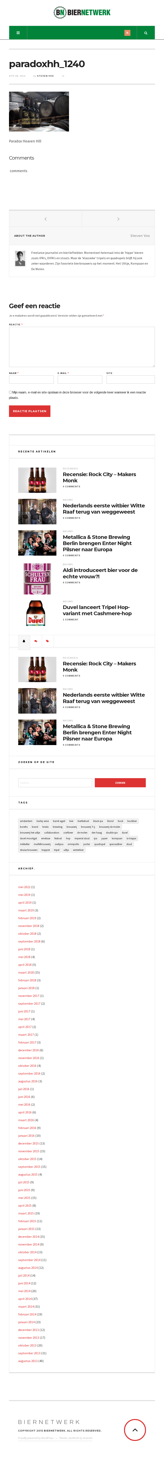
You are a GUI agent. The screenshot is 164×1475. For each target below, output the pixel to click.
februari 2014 (27, 1314)
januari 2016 (26, 1136)
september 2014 (29, 1260)
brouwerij (72, 827)
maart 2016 (26, 1120)
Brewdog (57, 827)
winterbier (78, 850)
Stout (129, 844)
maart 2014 (26, 1306)
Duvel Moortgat (28, 838)
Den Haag (97, 832)
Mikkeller (25, 844)
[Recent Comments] (36, 641)
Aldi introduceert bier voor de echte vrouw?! (100, 573)
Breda (45, 827)
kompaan (117, 838)
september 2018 (29, 941)
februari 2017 (27, 1042)
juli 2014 (23, 1275)
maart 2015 (26, 1213)
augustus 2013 (28, 1361)
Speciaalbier (115, 844)
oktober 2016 (27, 1066)
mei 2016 (24, 1104)
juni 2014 (24, 1283)
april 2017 (25, 1027)
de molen (82, 832)
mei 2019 (24, 895)
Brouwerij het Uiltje (30, 832)
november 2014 (28, 1244)
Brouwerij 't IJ (88, 827)
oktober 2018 (27, 934)
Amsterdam (26, 821)
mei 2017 (24, 1019)
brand (35, 827)
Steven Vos (45, 76)
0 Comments (71, 486)
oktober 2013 (27, 1345)
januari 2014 (26, 1322)
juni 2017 (24, 1011)
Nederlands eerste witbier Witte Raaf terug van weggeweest (104, 509)
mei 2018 (24, 957)
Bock (120, 821)
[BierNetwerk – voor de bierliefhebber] (82, 12)
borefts (24, 827)
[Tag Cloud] (48, 641)
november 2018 (28, 926)
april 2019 (25, 902)
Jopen (104, 838)
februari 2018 (27, 980)
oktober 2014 (27, 1252)
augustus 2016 (28, 1081)
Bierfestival (83, 821)
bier (71, 821)
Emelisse (45, 838)
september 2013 (29, 1353)
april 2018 (25, 965)
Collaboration (51, 832)
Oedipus (59, 844)
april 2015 (25, 1205)
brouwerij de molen (109, 827)
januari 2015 (26, 1229)
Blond (110, 821)
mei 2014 (24, 1291)
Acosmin (87, 1438)
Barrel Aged (59, 821)
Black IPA (98, 821)
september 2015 (29, 1167)
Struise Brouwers (28, 850)
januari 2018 (26, 988)
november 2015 (28, 1151)
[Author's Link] (20, 263)
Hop (68, 838)
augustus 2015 (28, 1174)
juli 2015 (23, 1182)
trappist (46, 850)
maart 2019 (26, 910)
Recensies (70, 468)
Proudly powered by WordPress (36, 1438)
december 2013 (28, 1330)
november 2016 (28, 1058)
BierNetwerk (49, 1422)
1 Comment (71, 619)
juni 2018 (24, 949)
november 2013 (28, 1338)
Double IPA (112, 832)
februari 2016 (27, 1128)
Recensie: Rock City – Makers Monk (99, 477)
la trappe (131, 838)
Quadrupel (99, 844)
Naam (14, 373)
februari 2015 (27, 1221)
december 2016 (28, 1050)
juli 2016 (23, 1089)
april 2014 (25, 1299)
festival (58, 838)
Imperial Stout (82, 838)
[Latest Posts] (24, 641)
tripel (56, 850)
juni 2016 (24, 1097)
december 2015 (28, 1143)
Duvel (125, 832)
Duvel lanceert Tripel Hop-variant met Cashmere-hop (97, 610)
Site (109, 373)
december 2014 (28, 1237)
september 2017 (29, 1003)
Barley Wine (43, 821)
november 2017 (28, 996)
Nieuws (68, 500)
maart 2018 (26, 972)
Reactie (16, 325)
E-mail (63, 373)
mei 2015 (24, 1198)
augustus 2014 (28, 1268)
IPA (95, 838)
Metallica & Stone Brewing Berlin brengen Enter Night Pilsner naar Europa (97, 543)
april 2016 (25, 1112)
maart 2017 (26, 1035)
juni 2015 (24, 1190)
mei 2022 (24, 887)
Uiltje (66, 850)
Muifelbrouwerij (42, 844)
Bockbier (132, 821)
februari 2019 (27, 918)
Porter (86, 844)
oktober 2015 (27, 1159)
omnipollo (73, 844)
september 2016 (29, 1073)
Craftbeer (68, 832)
